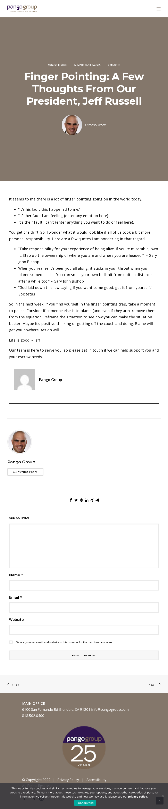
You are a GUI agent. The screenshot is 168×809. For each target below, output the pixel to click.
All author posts (25, 472)
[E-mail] (16, 401)
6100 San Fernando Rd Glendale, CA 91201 (56, 709)
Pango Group (97, 124)
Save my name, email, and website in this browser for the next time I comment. (64, 642)
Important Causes (89, 65)
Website (16, 619)
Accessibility (96, 779)
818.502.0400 (33, 715)
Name (16, 575)
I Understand (85, 802)
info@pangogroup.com (110, 709)
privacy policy (137, 796)
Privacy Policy (68, 779)
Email (15, 597)
